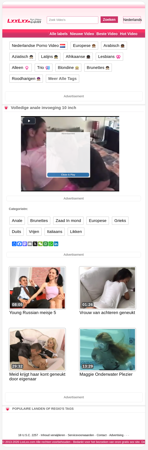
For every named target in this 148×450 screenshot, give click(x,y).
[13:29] (107, 349)
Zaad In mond (68, 220)
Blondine (66, 67)
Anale (17, 220)
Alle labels (58, 34)
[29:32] (37, 349)
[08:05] (37, 287)
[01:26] (107, 287)
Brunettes (96, 67)
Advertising (116, 435)
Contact (102, 435)
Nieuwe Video (82, 34)
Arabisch (112, 45)
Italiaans (54, 231)
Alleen (18, 67)
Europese (82, 45)
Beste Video (107, 34)
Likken (76, 231)
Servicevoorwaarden (81, 435)
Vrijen (34, 231)
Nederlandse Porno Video (36, 45)
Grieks (120, 220)
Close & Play (68, 174)
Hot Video (128, 34)
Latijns (47, 56)
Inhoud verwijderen (53, 435)
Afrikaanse (76, 56)
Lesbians (107, 56)
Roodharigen (24, 78)
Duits (16, 231)
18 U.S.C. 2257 (28, 435)
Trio (41, 67)
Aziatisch (20, 56)
